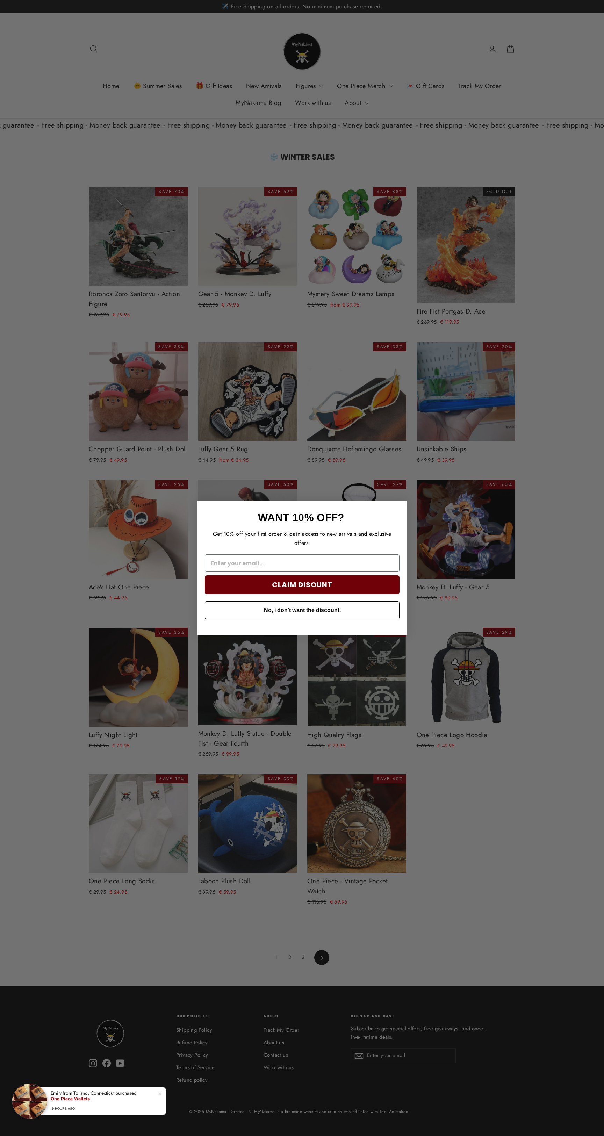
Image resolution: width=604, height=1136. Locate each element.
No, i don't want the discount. (302, 610)
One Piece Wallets (70, 1092)
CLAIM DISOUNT (302, 585)
